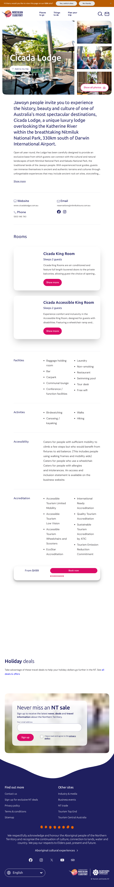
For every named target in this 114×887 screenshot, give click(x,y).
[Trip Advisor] (73, 860)
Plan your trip (72, 13)
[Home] (12, 14)
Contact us (11, 793)
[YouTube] (62, 860)
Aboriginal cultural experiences (55, 850)
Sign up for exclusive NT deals (21, 799)
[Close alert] (110, 3)
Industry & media (67, 793)
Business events (67, 799)
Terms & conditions (15, 811)
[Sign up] (107, 14)
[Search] (100, 14)
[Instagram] (41, 860)
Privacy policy (12, 805)
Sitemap (9, 817)
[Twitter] (52, 860)
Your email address (25, 722)
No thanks (87, 3)
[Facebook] (31, 860)
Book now (74, 570)
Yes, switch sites (66, 3)
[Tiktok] (83, 860)
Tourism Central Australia (72, 817)
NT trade (63, 805)
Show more (20, 181)
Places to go (42, 13)
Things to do (57, 13)
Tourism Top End (67, 811)
